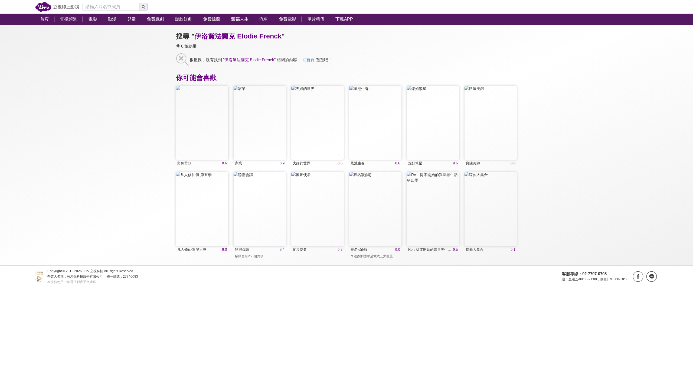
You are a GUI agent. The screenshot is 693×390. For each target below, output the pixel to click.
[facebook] (638, 276)
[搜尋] (143, 7)
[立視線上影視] (57, 7)
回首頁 (308, 59)
